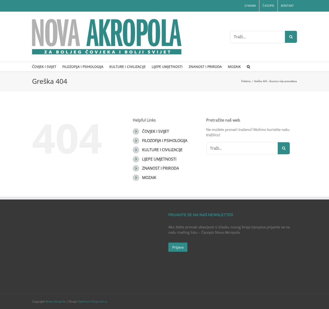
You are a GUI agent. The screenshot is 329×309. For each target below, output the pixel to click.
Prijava (178, 247)
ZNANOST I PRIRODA (160, 168)
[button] (248, 66)
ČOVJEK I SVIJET (155, 131)
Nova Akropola (56, 301)
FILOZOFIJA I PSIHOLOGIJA (164, 140)
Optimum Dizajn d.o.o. (92, 301)
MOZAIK (149, 177)
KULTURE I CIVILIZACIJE (162, 149)
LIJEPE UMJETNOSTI (159, 159)
